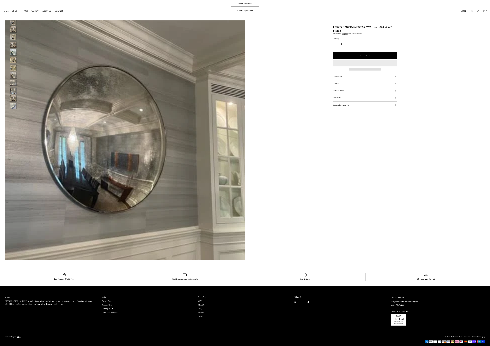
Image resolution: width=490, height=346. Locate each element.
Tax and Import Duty (341, 105)
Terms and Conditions (110, 313)
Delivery (336, 83)
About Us (46, 10)
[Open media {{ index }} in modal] (125, 137)
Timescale (337, 98)
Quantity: (336, 39)
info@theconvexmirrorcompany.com (405, 302)
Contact (59, 10)
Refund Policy (338, 91)
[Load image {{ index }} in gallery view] (13, 22)
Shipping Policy (107, 309)
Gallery (35, 10)
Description (337, 76)
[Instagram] (298, 304)
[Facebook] (304, 304)
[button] (472, 11)
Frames (201, 313)
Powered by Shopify (478, 337)
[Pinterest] (311, 304)
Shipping (345, 34)
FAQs (25, 10)
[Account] (478, 11)
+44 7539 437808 (397, 305)
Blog (199, 309)
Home (6, 10)
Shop (14, 10)
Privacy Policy (107, 301)
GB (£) (464, 10)
